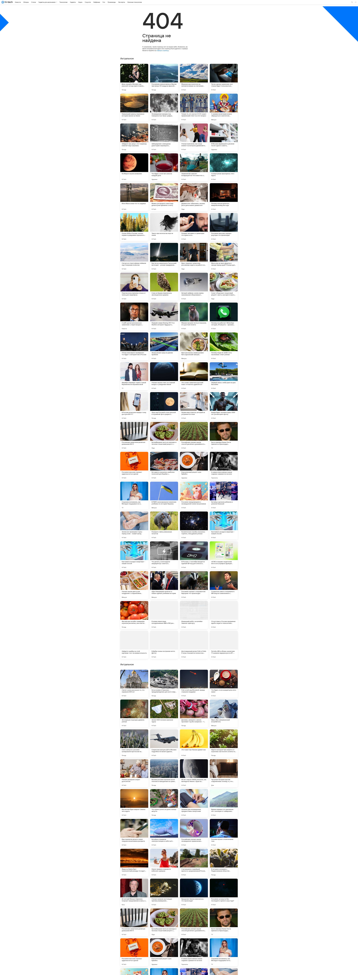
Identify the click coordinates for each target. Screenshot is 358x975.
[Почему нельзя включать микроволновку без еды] (224, 197)
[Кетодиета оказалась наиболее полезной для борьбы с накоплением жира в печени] (164, 466)
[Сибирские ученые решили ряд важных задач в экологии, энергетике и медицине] (224, 734)
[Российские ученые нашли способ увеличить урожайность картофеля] (194, 436)
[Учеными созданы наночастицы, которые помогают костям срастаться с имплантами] (134, 824)
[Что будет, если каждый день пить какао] (224, 863)
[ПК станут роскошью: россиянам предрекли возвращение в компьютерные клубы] (194, 764)
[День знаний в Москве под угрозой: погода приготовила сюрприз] (134, 78)
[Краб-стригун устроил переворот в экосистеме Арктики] (224, 705)
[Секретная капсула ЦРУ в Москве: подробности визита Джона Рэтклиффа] (164, 922)
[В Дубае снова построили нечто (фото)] (164, 645)
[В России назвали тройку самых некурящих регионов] (134, 734)
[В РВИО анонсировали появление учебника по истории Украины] (164, 496)
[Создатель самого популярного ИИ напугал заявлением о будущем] (224, 585)
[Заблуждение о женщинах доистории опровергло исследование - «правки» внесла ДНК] (164, 137)
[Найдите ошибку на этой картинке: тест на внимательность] (134, 645)
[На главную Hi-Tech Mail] (8, 2)
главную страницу (162, 50)
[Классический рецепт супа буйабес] (194, 466)
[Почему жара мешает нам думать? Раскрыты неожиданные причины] (224, 764)
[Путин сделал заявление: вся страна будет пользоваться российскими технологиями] (224, 78)
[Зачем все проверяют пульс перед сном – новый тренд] (134, 526)
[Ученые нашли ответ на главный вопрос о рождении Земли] (164, 376)
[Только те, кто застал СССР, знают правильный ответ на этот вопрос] (194, 108)
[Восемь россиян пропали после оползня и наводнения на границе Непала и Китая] (164, 952)
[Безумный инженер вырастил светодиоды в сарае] (194, 794)
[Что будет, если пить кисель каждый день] (164, 167)
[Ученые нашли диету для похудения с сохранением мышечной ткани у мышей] (134, 585)
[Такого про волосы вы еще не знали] (164, 227)
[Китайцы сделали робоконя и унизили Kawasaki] (224, 496)
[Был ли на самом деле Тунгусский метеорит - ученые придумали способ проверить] (164, 257)
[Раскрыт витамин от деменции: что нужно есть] (194, 227)
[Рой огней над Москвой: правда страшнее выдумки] (194, 863)
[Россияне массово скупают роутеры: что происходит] (224, 227)
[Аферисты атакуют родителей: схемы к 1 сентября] (164, 794)
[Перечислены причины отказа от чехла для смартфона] (134, 287)
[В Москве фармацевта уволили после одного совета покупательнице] (224, 137)
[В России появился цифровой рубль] (224, 794)
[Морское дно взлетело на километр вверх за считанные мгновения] (194, 78)
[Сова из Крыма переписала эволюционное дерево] (164, 287)
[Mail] (2, 2)
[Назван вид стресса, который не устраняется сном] (194, 406)
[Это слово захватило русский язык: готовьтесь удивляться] (194, 376)
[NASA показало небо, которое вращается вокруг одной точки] (194, 734)
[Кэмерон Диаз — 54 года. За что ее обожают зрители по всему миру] (134, 764)
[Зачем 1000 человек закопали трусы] (164, 893)
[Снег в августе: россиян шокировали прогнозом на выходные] (134, 922)
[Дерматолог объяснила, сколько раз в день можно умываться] (194, 197)
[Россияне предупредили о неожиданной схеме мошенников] (194, 496)
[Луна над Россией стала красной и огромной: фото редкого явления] (164, 406)
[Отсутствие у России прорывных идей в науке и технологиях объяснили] (224, 615)
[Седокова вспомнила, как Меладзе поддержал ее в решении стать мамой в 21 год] (134, 496)
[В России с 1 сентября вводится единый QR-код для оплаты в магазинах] (194, 555)
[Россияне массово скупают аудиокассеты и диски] (134, 466)
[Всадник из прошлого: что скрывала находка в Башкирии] (164, 764)
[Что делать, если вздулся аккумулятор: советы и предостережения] (164, 555)
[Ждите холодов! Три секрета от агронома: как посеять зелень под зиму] (224, 922)
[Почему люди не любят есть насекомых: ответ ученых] (224, 346)
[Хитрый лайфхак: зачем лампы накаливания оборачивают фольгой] (194, 287)
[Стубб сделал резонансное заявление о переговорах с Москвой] (134, 317)
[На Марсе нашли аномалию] (134, 167)
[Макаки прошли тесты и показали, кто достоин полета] (194, 317)
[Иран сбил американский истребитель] (224, 893)
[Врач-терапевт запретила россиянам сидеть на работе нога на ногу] (194, 257)
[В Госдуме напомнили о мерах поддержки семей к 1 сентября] (164, 705)
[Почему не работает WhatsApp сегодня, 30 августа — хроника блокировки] (224, 317)
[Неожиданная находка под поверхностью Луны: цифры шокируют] (164, 108)
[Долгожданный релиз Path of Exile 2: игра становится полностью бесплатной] (194, 645)
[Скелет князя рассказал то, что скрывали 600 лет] (134, 863)
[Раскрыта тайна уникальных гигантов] (164, 526)
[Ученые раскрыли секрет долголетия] (134, 952)
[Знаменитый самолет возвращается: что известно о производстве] (194, 167)
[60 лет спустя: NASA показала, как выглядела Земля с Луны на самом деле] (194, 952)
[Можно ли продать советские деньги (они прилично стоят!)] (164, 197)
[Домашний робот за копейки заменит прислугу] (194, 615)
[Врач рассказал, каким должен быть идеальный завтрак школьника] (194, 346)
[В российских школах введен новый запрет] (134, 705)
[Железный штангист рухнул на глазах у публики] (134, 675)
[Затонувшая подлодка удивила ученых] (134, 893)
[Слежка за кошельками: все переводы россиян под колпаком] (194, 824)
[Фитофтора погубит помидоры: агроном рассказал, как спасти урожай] (134, 615)
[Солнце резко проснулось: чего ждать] (224, 167)
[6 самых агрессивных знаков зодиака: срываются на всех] (224, 466)
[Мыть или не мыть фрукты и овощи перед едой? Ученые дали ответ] (224, 257)
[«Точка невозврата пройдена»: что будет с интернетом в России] (134, 346)
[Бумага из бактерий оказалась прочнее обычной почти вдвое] (194, 675)
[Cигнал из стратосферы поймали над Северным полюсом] (134, 257)
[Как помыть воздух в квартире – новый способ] (224, 526)
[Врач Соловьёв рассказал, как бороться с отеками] (224, 675)
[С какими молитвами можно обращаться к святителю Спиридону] (224, 108)
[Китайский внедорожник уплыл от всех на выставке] (224, 824)
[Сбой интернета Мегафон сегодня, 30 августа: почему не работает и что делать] (164, 824)
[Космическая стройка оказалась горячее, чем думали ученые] (194, 526)
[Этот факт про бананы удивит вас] (194, 922)
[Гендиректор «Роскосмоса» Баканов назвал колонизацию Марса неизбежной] (164, 734)
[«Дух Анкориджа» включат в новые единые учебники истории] (164, 585)
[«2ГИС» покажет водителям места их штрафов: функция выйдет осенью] (224, 555)
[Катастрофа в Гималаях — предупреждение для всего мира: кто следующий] (164, 863)
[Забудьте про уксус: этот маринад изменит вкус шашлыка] (134, 137)
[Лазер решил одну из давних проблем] (164, 346)
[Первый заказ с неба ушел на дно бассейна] (224, 376)
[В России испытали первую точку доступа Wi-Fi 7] (134, 406)
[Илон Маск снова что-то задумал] (134, 197)
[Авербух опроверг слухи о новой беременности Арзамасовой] (134, 376)
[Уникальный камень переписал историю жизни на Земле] (134, 108)
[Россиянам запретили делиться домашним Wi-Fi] (134, 436)
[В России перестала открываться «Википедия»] (164, 675)
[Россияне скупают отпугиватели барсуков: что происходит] (194, 585)
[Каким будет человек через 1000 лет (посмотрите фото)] (224, 406)
